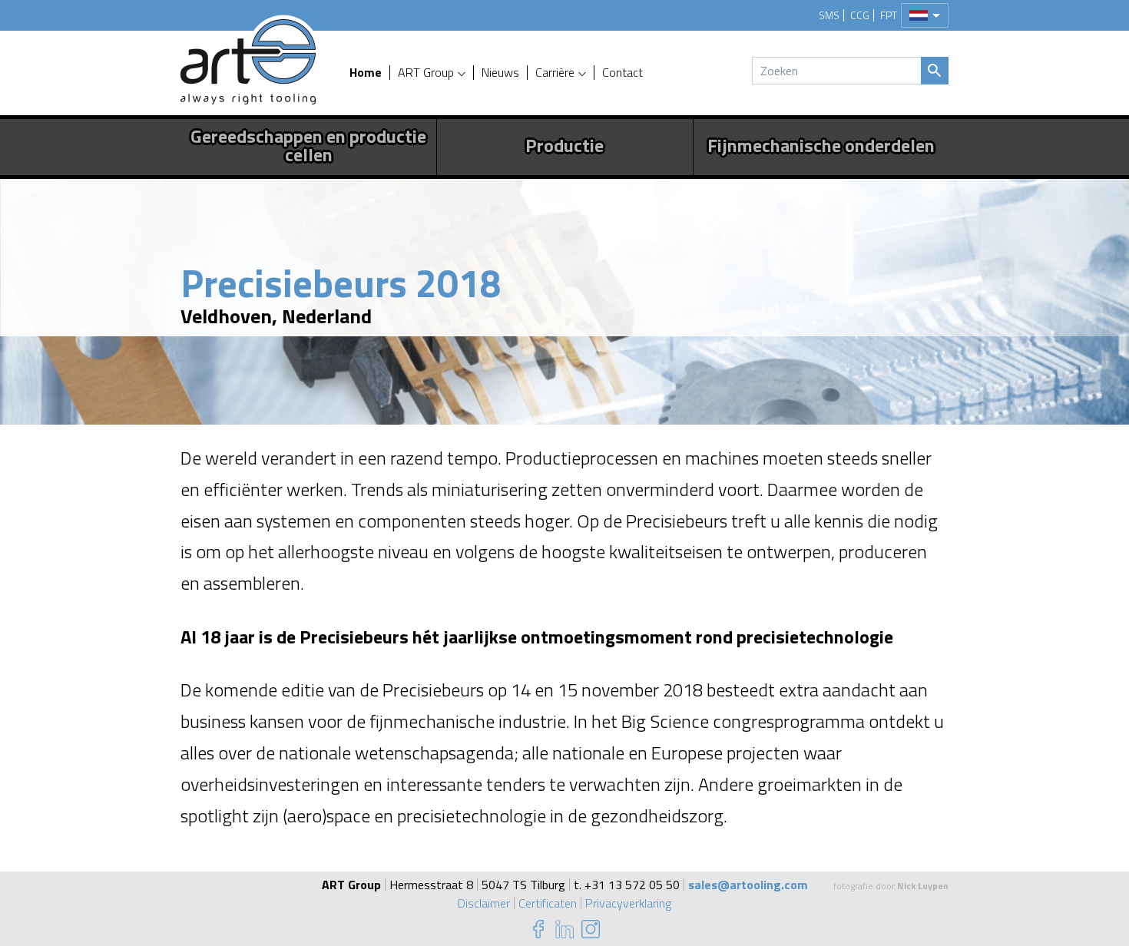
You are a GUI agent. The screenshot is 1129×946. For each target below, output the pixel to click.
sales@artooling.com (748, 884)
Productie (564, 145)
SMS (829, 15)
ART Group (426, 72)
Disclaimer (484, 903)
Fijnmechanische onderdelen (821, 145)
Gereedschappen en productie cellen (308, 145)
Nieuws (500, 72)
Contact (622, 72)
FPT (888, 15)
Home (365, 72)
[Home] (248, 61)
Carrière (554, 72)
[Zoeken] (935, 70)
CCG (859, 15)
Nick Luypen (923, 885)
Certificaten (547, 903)
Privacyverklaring (628, 903)
